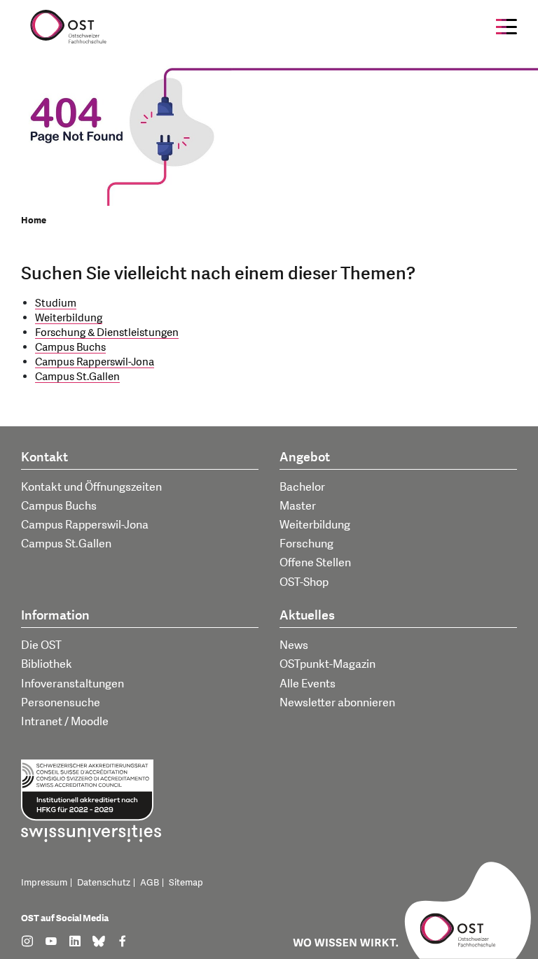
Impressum (44, 882)
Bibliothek (46, 664)
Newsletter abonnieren (337, 702)
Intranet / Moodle (65, 721)
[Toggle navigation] (506, 26)
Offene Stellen (315, 562)
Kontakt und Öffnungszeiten (91, 487)
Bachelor (302, 487)
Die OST (41, 645)
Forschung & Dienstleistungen (107, 333)
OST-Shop (304, 582)
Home (33, 220)
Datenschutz (103, 882)
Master (298, 506)
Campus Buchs (70, 347)
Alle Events (308, 684)
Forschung (306, 544)
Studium (55, 303)
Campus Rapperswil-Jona (94, 362)
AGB (149, 882)
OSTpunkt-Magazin (327, 664)
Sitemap (186, 882)
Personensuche (60, 702)
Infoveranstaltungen (72, 684)
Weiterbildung (68, 318)
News (294, 645)
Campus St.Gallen (77, 377)
